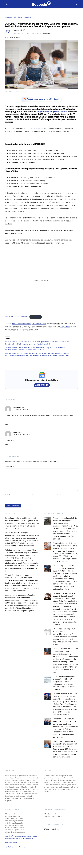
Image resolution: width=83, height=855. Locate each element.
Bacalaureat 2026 (10, 17)
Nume (7, 495)
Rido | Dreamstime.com (21, 324)
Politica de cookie (11, 842)
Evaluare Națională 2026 (25, 17)
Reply (6, 424)
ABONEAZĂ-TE (41, 385)
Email (33, 495)
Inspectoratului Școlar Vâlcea (52, 111)
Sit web (59, 495)
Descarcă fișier (35, 317)
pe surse (36, 128)
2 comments (46, 33)
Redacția (16, 31)
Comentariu (9, 466)
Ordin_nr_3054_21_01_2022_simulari (16, 317)
